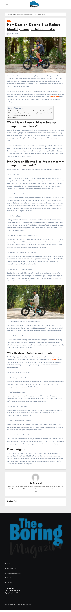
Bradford (15, 34)
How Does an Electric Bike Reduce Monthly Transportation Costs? (30, 113)
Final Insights (13, 117)
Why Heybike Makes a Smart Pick (19, 115)
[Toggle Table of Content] (50, 108)
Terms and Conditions (14, 573)
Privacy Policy (11, 568)
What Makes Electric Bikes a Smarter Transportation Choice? (28, 111)
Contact (9, 582)
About (9, 578)
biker (9, 20)
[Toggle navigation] (6, 4)
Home (8, 14)
